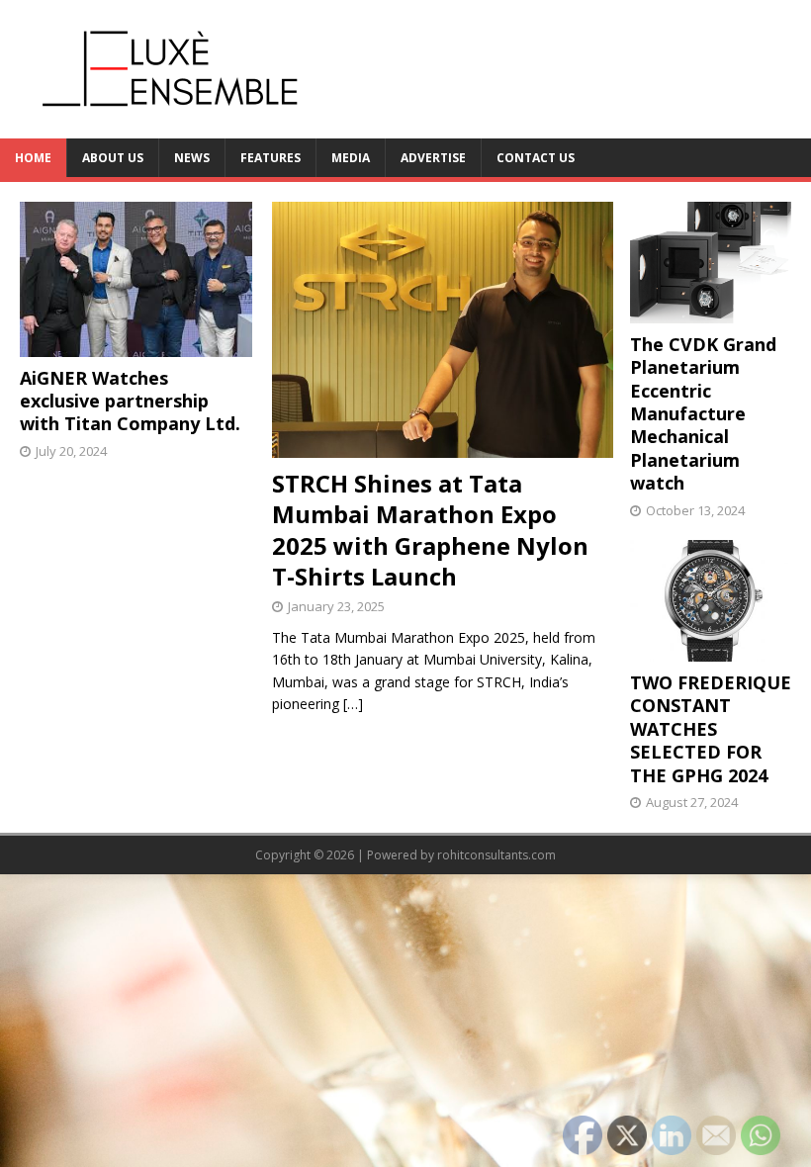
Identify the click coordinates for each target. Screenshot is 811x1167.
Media (350, 157)
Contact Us (535, 157)
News (192, 157)
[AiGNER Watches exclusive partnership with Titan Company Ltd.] (136, 344)
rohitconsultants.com (496, 855)
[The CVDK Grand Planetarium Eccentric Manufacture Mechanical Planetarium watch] (710, 311)
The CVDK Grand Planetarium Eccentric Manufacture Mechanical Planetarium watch (703, 413)
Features (270, 157)
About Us (112, 157)
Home (33, 157)
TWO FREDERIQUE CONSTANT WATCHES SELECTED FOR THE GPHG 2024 (710, 729)
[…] (353, 703)
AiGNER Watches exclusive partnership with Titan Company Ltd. (130, 401)
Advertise (433, 157)
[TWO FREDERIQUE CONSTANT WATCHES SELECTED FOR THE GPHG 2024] (710, 650)
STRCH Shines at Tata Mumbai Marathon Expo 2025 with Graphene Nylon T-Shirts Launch (430, 529)
